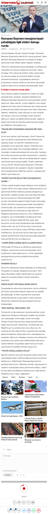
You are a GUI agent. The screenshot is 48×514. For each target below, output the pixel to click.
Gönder (7, 475)
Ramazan (22, 377)
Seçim (30, 377)
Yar (37, 377)
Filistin (13, 377)
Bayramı (5, 377)
